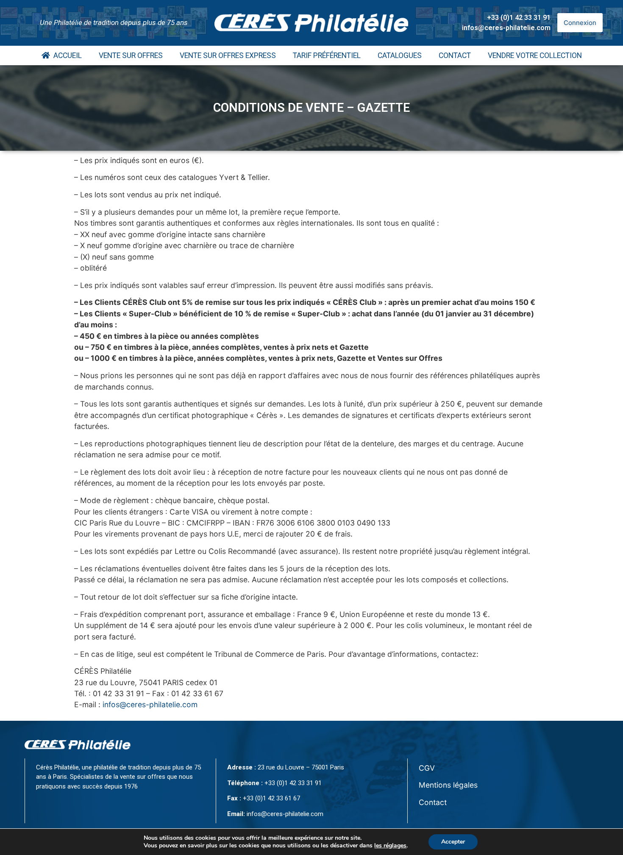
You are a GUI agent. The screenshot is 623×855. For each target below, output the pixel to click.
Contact (455, 55)
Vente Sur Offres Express (228, 55)
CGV (427, 768)
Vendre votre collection (535, 55)
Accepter (453, 842)
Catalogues (400, 55)
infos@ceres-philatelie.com (506, 28)
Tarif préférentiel (327, 55)
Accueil (66, 55)
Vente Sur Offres (131, 55)
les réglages (390, 845)
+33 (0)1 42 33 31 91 (519, 18)
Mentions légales (448, 784)
